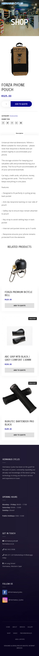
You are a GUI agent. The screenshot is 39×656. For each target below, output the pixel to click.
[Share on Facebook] (3, 123)
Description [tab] (19, 133)
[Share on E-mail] (21, 123)
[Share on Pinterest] (12, 123)
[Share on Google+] (16, 123)
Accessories (14, 116)
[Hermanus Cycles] (12, 6)
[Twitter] (7, 123)
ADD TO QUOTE (21, 104)
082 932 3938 (9, 549)
